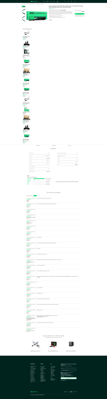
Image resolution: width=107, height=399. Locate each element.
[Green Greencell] (23, 13)
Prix (51, 376)
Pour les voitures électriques (33, 379)
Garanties (42, 371)
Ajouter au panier (79, 13)
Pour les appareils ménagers (33, 373)
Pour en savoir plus (63, 380)
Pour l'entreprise (57, 1)
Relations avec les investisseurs (53, 379)
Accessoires (32, 376)
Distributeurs (52, 374)
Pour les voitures (33, 369)
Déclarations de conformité (43, 373)
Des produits (33, 363)
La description (38, 145)
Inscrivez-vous (68, 378)
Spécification (54, 145)
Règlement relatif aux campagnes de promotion (43, 381)
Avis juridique (42, 367)
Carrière (54, 1)
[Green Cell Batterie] (23, 10)
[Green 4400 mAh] (23, 17)
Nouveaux (51, 1)
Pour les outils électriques (32, 371)
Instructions (42, 370)
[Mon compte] (68, 1)
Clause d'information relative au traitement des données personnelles (43, 377)
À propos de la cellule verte (53, 371)
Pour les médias (53, 366)
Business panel (53, 369)
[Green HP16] (23, 20)
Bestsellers (32, 375)
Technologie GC (53, 375)
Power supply (32, 374)
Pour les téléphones (33, 368)
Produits (44, 1)
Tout (35, 195)
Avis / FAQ (69, 145)
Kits (31, 382)
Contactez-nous (43, 366)
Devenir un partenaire (52, 373)
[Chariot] (71, 1)
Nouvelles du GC (47, 1)
